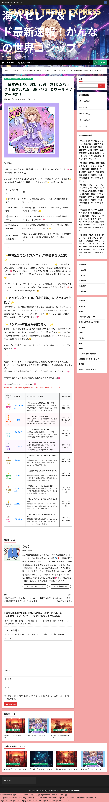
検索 (80, 79)
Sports (81, 332)
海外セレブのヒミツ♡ (26, 79)
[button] (3, 62)
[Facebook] (105, 2)
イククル (17, 475)
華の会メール (18, 460)
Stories (81, 337)
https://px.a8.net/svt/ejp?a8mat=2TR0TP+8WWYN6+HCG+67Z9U (32, 387)
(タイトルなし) (84, 101)
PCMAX (17, 420)
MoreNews (64, 790)
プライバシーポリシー (25, 62)
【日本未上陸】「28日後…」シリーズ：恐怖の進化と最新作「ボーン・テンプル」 (91, 144)
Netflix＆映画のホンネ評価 (89, 322)
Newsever (10, 62)
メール (7, 679)
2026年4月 (83, 275)
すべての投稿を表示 (60, 586)
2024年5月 (82, 291)
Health (81, 311)
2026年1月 (82, 286)
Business (82, 306)
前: (21, 597)
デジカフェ (18, 519)
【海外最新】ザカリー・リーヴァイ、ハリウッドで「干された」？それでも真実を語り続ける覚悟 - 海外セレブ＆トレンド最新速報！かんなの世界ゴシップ (92, 222)
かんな (8, 99)
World (81, 348)
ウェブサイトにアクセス (35, 586)
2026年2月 (83, 280)
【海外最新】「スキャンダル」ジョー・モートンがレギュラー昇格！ (91, 238)
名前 (6, 670)
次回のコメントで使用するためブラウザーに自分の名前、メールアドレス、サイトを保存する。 (38, 697)
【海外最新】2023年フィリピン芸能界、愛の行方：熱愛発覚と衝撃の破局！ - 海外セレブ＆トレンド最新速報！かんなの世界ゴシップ (92, 153)
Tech (80, 343)
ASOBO (17, 504)
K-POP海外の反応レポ (87, 316)
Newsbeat (82, 327)
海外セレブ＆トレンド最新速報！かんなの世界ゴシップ (50, 31)
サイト (6, 687)
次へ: (55, 597)
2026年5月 (83, 270)
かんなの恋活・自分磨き (11, 79)
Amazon (102, 62)
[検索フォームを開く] (90, 63)
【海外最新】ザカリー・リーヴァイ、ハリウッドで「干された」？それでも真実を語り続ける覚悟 (92, 188)
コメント (8, 638)
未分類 (81, 364)
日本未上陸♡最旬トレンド (89, 359)
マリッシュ (18, 446)
